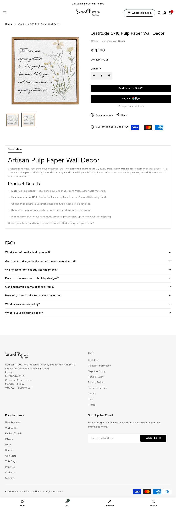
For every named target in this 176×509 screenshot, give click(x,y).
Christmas (11, 472)
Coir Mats (10, 455)
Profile (91, 404)
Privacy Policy (95, 382)
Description (15, 149)
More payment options (131, 106)
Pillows (9, 439)
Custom (9, 478)
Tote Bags (11, 461)
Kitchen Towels (13, 433)
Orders (92, 393)
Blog (90, 399)
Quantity (96, 68)
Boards (9, 450)
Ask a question (104, 115)
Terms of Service (97, 388)
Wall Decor (11, 427)
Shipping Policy (96, 371)
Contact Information (99, 365)
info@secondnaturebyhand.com (30, 368)
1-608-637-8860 (94, 3)
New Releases (13, 422)
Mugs (8, 444)
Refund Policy (95, 376)
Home (8, 24)
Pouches (10, 467)
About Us (93, 360)
